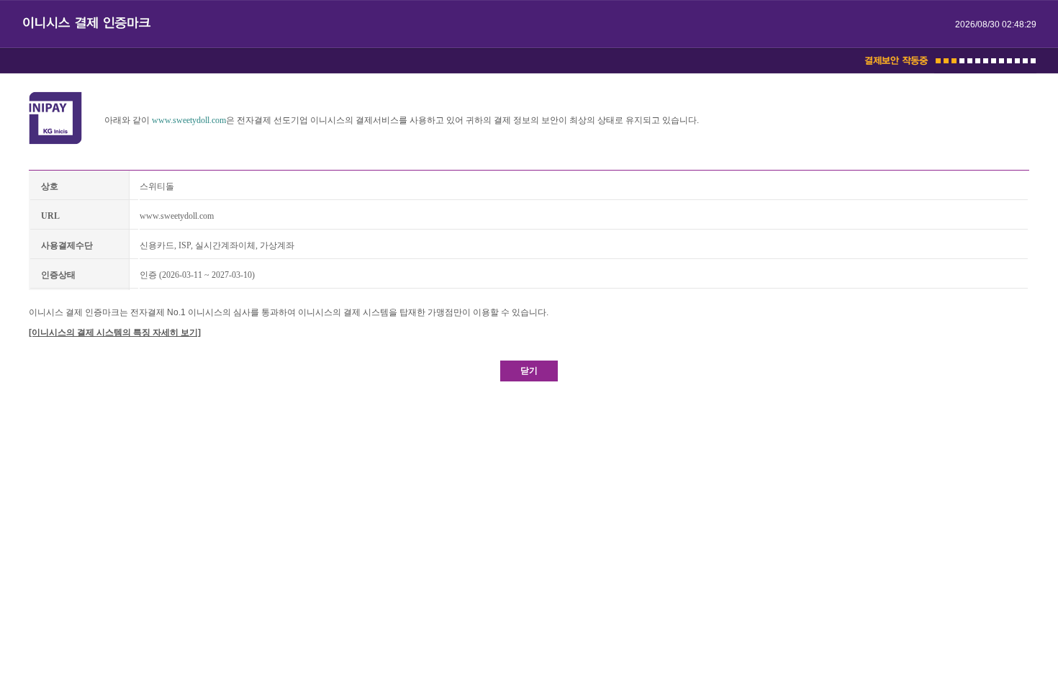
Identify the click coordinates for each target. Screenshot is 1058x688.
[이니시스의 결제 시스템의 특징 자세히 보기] (115, 332)
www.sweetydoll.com (189, 120)
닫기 (529, 371)
